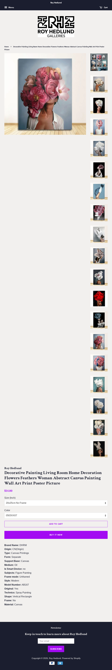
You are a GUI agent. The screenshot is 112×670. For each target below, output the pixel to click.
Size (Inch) (9, 498)
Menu (11, 7)
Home (6, 47)
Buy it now (56, 534)
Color (7, 510)
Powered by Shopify (71, 658)
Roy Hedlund (55, 658)
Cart (105, 7)
